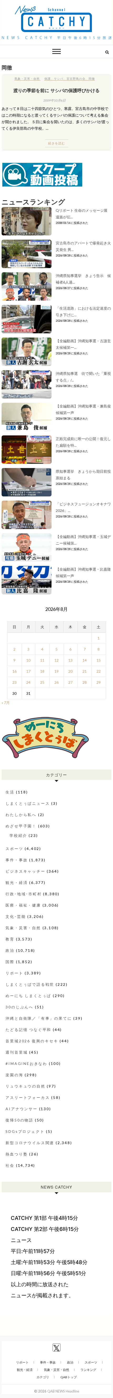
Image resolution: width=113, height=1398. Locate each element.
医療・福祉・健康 (23, 905)
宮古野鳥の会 (75, 78)
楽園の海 (14, 1075)
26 (56, 682)
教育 (10, 939)
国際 (10, 961)
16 (14, 671)
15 (98, 660)
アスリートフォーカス (28, 1097)
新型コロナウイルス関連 (30, 1142)
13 (70, 660)
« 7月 (6, 702)
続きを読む (56, 143)
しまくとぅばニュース (28, 803)
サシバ (58, 78)
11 (42, 660)
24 (28, 682)
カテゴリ (43, 1377)
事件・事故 (17, 860)
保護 (47, 78)
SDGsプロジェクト (25, 1131)
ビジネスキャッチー (25, 871)
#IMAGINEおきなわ (26, 1063)
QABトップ (68, 1377)
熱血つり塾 (17, 1154)
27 (70, 682)
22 (98, 671)
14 (85, 660)
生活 (10, 792)
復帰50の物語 (19, 1120)
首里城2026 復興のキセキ (32, 1041)
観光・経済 (17, 882)
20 (70, 671)
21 (85, 671)
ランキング (88, 1370)
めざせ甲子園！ (21, 826)
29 (98, 682)
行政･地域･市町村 (24, 894)
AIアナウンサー (21, 1109)
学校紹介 (18, 835)
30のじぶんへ (19, 1007)
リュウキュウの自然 (25, 1086)
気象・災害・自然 (27, 78)
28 (85, 682)
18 (42, 671)
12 (56, 660)
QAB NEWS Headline (63, 1391)
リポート (14, 973)
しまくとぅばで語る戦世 (30, 984)
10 (28, 660)
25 (42, 682)
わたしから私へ (21, 814)
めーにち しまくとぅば (28, 995)
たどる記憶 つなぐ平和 (28, 1029)
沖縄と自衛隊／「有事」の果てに (39, 1018)
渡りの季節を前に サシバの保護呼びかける (56, 90)
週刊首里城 (17, 1052)
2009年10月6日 (54, 100)
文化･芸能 (16, 916)
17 (28, 671)
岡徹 (92, 78)
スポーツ (14, 848)
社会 (10, 1165)
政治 (10, 950)
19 (56, 671)
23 (14, 682)
